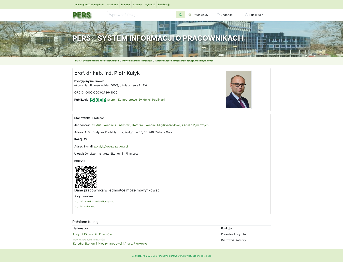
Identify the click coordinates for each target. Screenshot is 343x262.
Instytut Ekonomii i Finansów (137, 60)
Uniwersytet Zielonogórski (89, 4)
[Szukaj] (180, 14)
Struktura (112, 4)
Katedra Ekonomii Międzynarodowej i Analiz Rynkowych (184, 60)
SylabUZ (150, 4)
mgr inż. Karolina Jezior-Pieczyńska (94, 201)
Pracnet (125, 4)
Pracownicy (200, 15)
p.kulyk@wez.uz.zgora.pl (111, 146)
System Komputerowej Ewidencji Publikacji (135, 99)
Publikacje (164, 4)
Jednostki (227, 15)
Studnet (137, 4)
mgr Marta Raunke (85, 206)
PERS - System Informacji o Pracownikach (97, 60)
